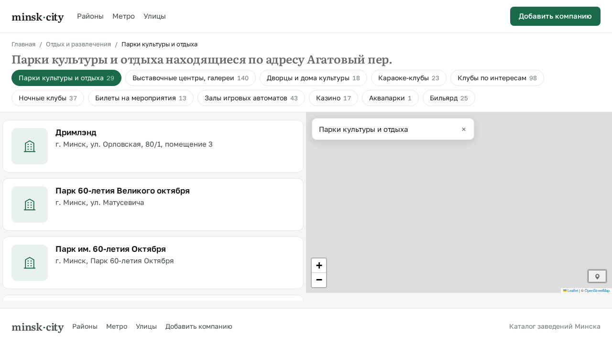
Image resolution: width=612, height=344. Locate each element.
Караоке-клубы (408, 78)
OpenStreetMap (597, 290)
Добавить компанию (555, 15)
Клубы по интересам (497, 78)
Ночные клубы (48, 98)
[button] (319, 265)
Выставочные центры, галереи (190, 78)
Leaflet (572, 290)
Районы (90, 15)
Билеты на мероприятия (140, 98)
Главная (23, 44)
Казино (333, 98)
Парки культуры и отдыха (66, 78)
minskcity (37, 16)
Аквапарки (390, 98)
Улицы (154, 15)
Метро (123, 15)
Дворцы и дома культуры (313, 78)
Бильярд (449, 98)
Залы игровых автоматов (251, 98)
